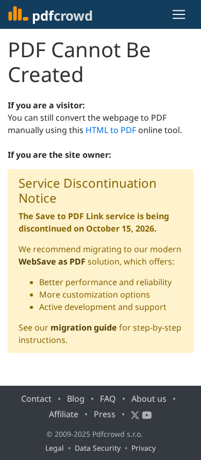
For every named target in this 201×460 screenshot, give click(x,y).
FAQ (108, 398)
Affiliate (63, 414)
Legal (54, 448)
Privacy (143, 448)
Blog (76, 398)
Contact (36, 398)
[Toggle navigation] (179, 14)
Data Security (98, 448)
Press (104, 414)
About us (148, 398)
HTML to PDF (111, 130)
